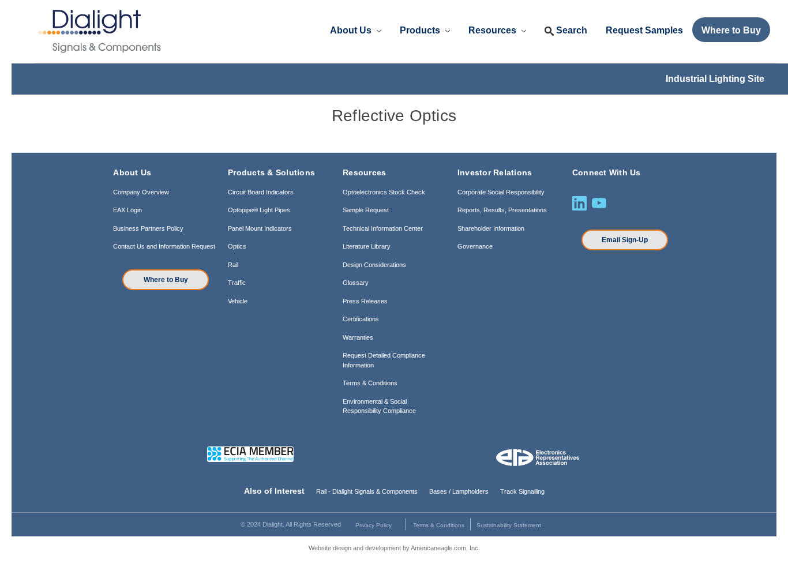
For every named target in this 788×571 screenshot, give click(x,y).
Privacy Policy (373, 525)
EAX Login (127, 209)
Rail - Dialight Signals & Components (367, 491)
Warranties (358, 337)
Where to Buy (166, 280)
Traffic (237, 282)
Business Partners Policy (148, 228)
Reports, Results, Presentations (502, 209)
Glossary (356, 282)
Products (421, 30)
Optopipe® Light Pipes (259, 209)
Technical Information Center (383, 228)
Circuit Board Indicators (261, 192)
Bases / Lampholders (459, 491)
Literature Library (367, 246)
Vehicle (237, 301)
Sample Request (366, 209)
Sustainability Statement (508, 525)
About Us (352, 30)
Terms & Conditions (370, 383)
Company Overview (141, 192)
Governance (475, 246)
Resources (493, 30)
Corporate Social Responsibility (501, 192)
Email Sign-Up (625, 240)
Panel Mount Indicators (260, 228)
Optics (237, 246)
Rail (233, 264)
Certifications (361, 318)
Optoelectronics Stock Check (384, 192)
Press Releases (365, 301)
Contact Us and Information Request (164, 246)
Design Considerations (374, 264)
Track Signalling (522, 491)
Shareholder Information (490, 228)
